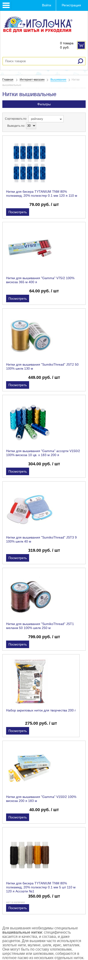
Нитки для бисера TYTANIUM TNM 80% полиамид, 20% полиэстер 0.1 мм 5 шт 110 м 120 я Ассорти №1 (41, 887)
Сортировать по (16, 118)
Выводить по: (16, 125)
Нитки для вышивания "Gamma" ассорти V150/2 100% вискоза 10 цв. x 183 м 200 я (43, 453)
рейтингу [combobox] (37, 119)
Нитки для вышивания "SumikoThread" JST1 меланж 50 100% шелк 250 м (40, 626)
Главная (7, 79)
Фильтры (44, 104)
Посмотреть (17, 212)
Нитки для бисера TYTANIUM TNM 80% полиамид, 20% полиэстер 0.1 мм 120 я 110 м (41, 193)
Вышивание (58, 79)
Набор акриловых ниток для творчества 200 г (41, 710)
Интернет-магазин (32, 79)
